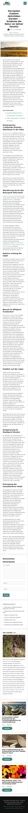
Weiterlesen (7, 728)
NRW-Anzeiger (15, 806)
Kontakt (22, 806)
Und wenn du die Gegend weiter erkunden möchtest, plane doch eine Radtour (13, 244)
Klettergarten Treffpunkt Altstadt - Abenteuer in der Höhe (12, 607)
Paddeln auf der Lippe (10, 619)
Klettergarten (8, 133)
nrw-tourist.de (8, 661)
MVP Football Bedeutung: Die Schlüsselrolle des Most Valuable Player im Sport (13, 751)
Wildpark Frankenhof (10, 315)
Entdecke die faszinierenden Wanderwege (13, 196)
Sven (14, 632)
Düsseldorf (6, 689)
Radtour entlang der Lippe (11, 615)
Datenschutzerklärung (10, 808)
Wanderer (10, 199)
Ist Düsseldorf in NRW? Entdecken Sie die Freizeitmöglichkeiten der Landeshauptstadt (11, 719)
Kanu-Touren (20, 379)
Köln (23, 687)
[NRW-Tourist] (6, 3)
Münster (20, 689)
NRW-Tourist (6, 806)
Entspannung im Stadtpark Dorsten (13, 622)
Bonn (15, 689)
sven (3, 725)
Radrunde (20, 266)
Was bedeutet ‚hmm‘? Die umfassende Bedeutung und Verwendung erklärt (12, 782)
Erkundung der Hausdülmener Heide (13, 624)
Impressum (20, 808)
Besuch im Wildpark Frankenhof (12, 617)
